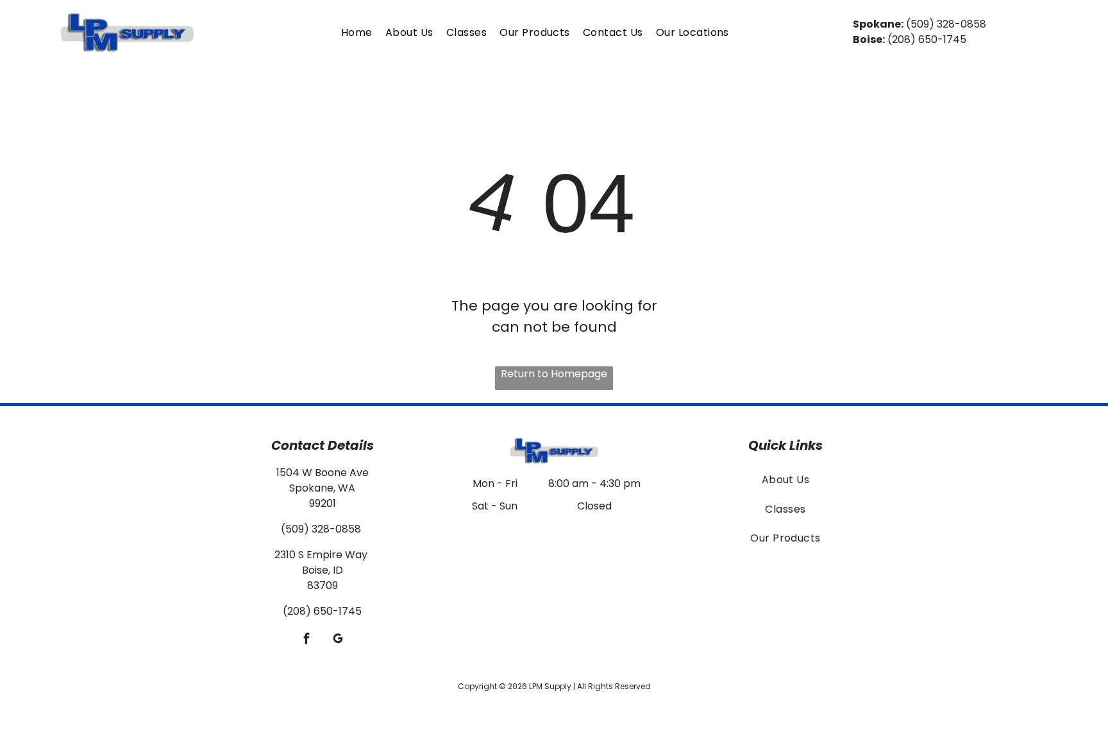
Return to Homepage (554, 373)
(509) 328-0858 (946, 24)
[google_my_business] (338, 639)
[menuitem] (357, 32)
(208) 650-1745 (926, 39)
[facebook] (306, 639)
